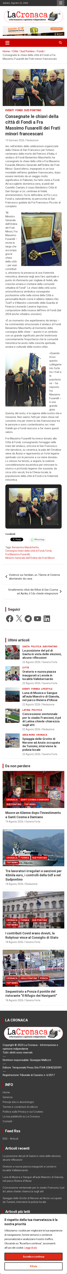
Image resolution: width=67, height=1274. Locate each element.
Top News (30, 804)
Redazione (32, 140)
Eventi (9, 110)
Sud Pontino (32, 110)
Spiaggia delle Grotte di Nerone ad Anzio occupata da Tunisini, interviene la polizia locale (41, 744)
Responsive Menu (60, 3)
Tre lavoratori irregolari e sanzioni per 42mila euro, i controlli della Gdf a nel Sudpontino (33, 875)
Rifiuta (33, 1266)
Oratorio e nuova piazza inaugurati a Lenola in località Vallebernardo (39, 675)
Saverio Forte (49, 662)
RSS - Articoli (10, 1138)
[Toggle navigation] (7, 43)
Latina (26, 710)
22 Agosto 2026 (31, 662)
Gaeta (26, 646)
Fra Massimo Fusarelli (17, 554)
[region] (33, 1244)
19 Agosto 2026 (14, 821)
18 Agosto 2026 (14, 884)
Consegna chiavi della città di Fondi (24, 550)
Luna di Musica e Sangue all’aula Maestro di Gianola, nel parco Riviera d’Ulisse (40, 696)
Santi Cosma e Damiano (35, 800)
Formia (35, 689)
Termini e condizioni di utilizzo (20, 1106)
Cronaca (41, 735)
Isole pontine (29, 978)
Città (25, 667)
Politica (36, 646)
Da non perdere (17, 766)
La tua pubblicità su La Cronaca (21, 1116)
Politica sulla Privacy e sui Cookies (23, 1111)
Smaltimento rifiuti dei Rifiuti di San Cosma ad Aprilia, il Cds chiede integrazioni (33, 591)
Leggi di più (30, 1247)
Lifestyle (46, 689)
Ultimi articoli (18, 640)
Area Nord (28, 735)
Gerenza (8, 1097)
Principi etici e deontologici (18, 1102)
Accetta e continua (33, 1256)
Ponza (44, 978)
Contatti (7, 1121)
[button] (25, 515)
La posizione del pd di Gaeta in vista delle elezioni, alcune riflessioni (41, 654)
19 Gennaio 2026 (14, 140)
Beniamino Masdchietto (25, 547)
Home (6, 1092)
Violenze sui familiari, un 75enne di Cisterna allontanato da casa (34, 576)
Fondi (19, 110)
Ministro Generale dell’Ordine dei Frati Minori (30, 557)
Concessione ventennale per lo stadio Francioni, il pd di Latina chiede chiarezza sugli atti (41, 719)
